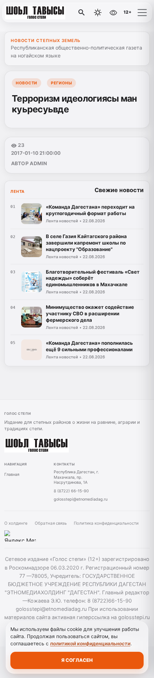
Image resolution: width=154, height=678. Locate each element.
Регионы (61, 82)
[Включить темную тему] (98, 12)
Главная (11, 474)
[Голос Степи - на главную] (35, 12)
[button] (142, 12)
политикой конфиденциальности (90, 643)
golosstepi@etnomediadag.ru (80, 499)
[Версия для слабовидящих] (113, 12)
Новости (26, 82)
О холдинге (16, 523)
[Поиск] (81, 12)
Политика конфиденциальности (106, 523)
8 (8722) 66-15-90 (71, 490)
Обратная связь (51, 523)
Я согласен (77, 660)
